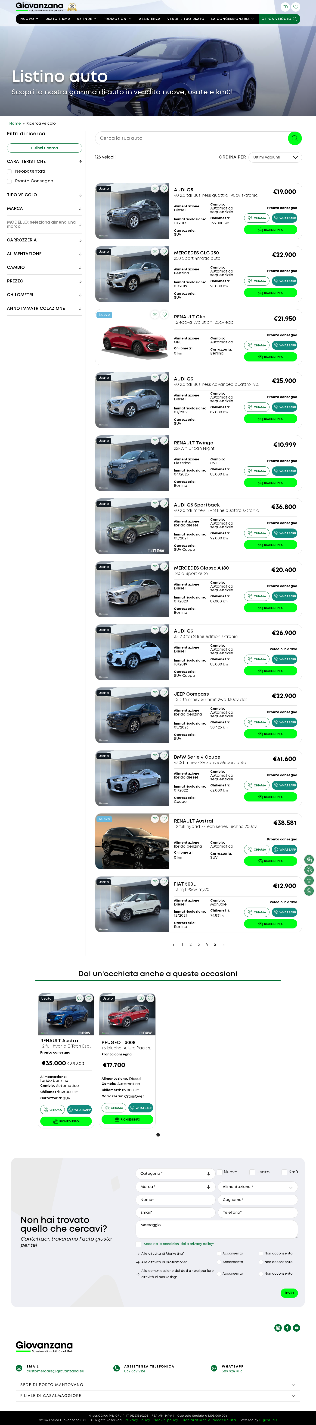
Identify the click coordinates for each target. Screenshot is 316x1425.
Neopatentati (30, 171)
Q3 (190, 379)
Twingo (204, 443)
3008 (130, 1043)
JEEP (179, 694)
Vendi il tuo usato (185, 19)
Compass (197, 694)
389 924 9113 (232, 1371)
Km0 (284, 1172)
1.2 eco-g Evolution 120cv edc (203, 322)
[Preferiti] (295, 7)
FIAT (179, 884)
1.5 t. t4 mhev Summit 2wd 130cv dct (210, 700)
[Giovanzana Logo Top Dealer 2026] (46, 10)
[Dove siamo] (309, 880)
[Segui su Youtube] (296, 1328)
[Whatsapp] (284, 218)
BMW (180, 757)
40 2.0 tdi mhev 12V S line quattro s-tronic (216, 511)
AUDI (180, 190)
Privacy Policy (137, 1420)
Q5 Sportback (203, 505)
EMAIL (33, 1366)
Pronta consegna (34, 181)
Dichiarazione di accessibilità (209, 1420)
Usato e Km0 (58, 19)
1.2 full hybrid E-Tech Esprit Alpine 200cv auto (86, 1046)
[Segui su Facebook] (287, 1328)
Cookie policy (166, 1420)
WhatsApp (233, 1366)
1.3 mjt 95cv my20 (191, 890)
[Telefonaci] (257, 218)
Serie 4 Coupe (203, 757)
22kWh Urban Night (194, 448)
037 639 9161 (134, 1371)
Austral (204, 821)
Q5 (190, 190)
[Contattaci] (270, 229)
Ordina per (232, 157)
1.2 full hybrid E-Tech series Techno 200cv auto (221, 827)
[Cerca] (295, 138)
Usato (252, 1172)
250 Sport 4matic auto (197, 258)
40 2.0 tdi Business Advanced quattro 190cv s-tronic (227, 384)
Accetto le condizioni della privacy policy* (179, 1244)
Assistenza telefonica (149, 1366)
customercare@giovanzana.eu (55, 1371)
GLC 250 (209, 253)
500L (190, 884)
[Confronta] (285, 7)
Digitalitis (268, 1420)
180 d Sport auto (191, 574)
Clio (200, 317)
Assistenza (150, 19)
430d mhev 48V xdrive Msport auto (210, 763)
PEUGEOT (113, 1043)
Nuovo (27, 19)
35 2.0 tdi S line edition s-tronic (206, 637)
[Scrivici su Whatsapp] (309, 891)
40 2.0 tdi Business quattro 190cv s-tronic (216, 195)
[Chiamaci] (309, 870)
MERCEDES (186, 253)
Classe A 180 (214, 568)
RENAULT (184, 317)
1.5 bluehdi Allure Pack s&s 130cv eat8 (140, 1048)
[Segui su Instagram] (278, 1328)
